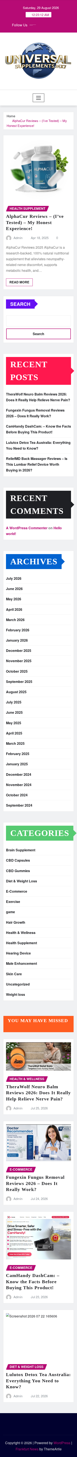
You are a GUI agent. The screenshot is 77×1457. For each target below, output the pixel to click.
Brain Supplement (20, 849)
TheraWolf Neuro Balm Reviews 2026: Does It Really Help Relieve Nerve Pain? (38, 1093)
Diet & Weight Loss (21, 881)
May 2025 (13, 722)
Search (20, 303)
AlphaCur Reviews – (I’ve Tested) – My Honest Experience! (35, 222)
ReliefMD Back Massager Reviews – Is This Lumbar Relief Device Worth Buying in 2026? (36, 464)
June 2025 (14, 712)
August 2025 (16, 691)
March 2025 (15, 743)
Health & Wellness (21, 932)
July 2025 (13, 702)
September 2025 (19, 681)
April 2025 (14, 733)
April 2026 (14, 609)
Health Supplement (21, 942)
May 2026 (13, 598)
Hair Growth (15, 922)
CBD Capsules (18, 860)
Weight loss (15, 994)
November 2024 (18, 784)
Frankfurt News (27, 1449)
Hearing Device (18, 953)
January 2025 (17, 763)
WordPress (61, 1442)
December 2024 (18, 774)
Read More (19, 282)
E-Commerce (16, 891)
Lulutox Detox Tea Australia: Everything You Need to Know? (38, 1380)
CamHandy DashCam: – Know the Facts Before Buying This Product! (32, 1281)
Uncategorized (18, 984)
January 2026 (17, 640)
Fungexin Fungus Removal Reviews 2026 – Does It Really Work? (35, 1183)
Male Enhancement (21, 963)
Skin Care (14, 973)
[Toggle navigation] (38, 98)
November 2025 (18, 660)
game (10, 911)
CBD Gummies (18, 870)
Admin (17, 237)
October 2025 (17, 671)
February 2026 (17, 629)
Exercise (13, 901)
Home (11, 116)
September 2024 (19, 805)
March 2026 (15, 619)
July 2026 (13, 578)
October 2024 (17, 794)
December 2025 (18, 650)
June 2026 (14, 588)
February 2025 (17, 753)
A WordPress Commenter (26, 527)
